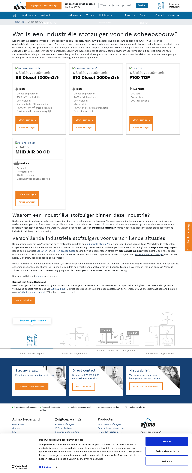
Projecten (130, 15)
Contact (159, 15)
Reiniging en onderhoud (105, 19)
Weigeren (167, 461)
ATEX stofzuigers (63, 428)
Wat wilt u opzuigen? (47, 19)
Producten (27, 15)
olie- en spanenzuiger (63, 251)
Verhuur (90, 15)
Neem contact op (24, 300)
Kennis (172, 15)
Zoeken (142, 5)
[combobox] (117, 5)
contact (40, 276)
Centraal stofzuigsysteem (111, 428)
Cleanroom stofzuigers (67, 432)
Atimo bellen (85, 386)
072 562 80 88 (72, 6)
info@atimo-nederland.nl (31, 292)
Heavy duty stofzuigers (110, 432)
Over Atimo (18, 424)
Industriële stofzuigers (109, 424)
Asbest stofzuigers (64, 424)
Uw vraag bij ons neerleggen (32, 386)
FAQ (14, 432)
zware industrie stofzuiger (149, 254)
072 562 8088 (58, 289)
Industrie (73, 15)
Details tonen (46, 467)
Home (15, 19)
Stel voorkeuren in (165, 451)
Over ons (142, 19)
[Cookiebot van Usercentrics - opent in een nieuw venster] (19, 467)
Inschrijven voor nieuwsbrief (146, 386)
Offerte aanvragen (27, 120)
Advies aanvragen (27, 127)
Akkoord (166, 441)
